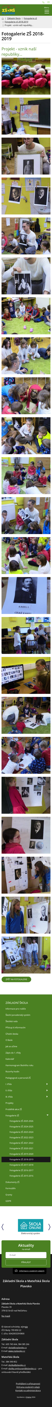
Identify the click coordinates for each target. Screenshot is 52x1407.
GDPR (8, 1201)
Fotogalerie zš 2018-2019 (16, 21)
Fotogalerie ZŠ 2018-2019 (21, 1159)
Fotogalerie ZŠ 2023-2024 (21, 1132)
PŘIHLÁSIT (26, 1262)
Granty (9, 1194)
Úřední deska (12, 1033)
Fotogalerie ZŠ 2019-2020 (21, 1154)
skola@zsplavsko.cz (17, 1347)
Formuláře (11, 1188)
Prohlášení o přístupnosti (28, 1383)
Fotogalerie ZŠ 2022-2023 (21, 1137)
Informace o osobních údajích (31, 1271)
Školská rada (12, 1021)
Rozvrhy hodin (12, 1071)
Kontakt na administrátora (28, 1390)
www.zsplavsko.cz (16, 1351)
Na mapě (6, 1316)
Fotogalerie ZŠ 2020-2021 (21, 1148)
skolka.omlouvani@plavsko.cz (22, 1368)
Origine (28, 1397)
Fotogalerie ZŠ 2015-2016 (21, 1175)
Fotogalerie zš (30, 18)
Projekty (9, 1103)
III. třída (9, 1096)
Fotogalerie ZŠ (12, 1115)
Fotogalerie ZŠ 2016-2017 (21, 1170)
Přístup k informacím (15, 1027)
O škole (9, 1040)
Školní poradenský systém (18, 1015)
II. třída (9, 1090)
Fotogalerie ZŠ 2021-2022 (21, 1143)
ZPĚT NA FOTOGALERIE (16, 979)
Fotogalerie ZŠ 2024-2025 (21, 1126)
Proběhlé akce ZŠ (14, 1109)
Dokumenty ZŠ (12, 1182)
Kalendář (10, 1059)
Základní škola (14, 18)
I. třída (9, 1084)
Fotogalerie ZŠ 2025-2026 (21, 1121)
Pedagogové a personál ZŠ (18, 1077)
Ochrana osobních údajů (28, 1387)
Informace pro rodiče (16, 1008)
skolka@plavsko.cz (17, 1365)
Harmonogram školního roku (19, 1065)
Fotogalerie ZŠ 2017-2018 (21, 1164)
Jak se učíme (11, 1046)
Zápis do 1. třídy (13, 1052)
